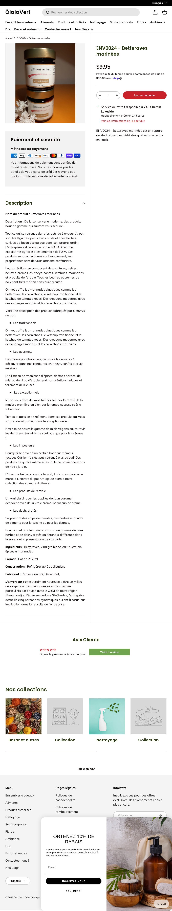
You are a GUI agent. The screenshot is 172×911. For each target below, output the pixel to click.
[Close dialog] (168, 821)
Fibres (141, 22)
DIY (7, 29)
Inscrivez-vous (73, 881)
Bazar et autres (25, 29)
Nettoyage (98, 22)
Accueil (9, 38)
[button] (164, 12)
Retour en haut (86, 768)
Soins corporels (121, 22)
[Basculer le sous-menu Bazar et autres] (39, 29)
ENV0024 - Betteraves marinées (33, 38)
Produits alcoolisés (72, 22)
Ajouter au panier (145, 95)
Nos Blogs (82, 29)
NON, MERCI (73, 891)
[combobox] (91, 12)
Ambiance (157, 22)
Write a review (109, 652)
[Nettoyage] (107, 716)
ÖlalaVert (19, 897)
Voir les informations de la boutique (123, 120)
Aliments (47, 22)
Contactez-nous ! (58, 29)
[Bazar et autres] (23, 716)
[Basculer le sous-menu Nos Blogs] (92, 29)
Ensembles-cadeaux (20, 22)
